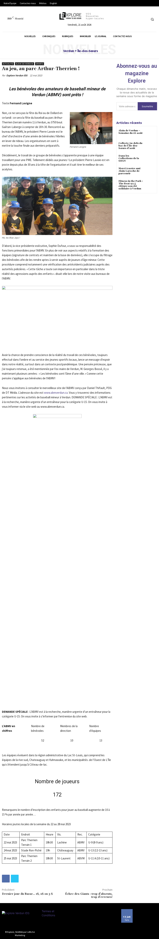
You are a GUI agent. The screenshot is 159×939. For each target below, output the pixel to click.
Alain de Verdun (24, 64)
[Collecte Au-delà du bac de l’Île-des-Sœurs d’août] (150, 146)
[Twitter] (15, 878)
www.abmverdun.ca (56, 392)
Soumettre (147, 106)
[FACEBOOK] (143, 19)
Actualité (8, 64)
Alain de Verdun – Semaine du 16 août (130, 132)
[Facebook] (6, 878)
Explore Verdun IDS (16, 75)
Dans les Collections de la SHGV (128, 158)
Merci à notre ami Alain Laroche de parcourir (129, 171)
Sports (39, 64)
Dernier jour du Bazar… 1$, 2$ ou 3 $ (27, 894)
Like (127, 910)
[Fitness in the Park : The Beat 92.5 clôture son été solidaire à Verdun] (150, 184)
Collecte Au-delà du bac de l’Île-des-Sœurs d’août (130, 146)
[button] (152, 19)
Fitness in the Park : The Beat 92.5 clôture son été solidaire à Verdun (130, 185)
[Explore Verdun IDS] (20, 920)
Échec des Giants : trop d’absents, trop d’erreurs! (88, 895)
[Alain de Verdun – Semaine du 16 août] (150, 134)
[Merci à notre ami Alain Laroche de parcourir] (150, 172)
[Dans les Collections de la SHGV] (150, 159)
